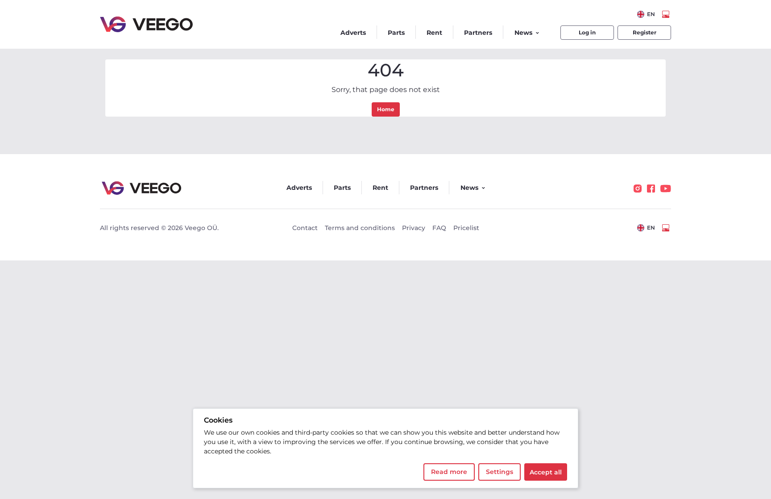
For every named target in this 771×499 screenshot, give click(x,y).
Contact (305, 228)
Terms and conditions (360, 228)
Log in (587, 32)
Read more (449, 472)
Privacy (413, 228)
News (523, 33)
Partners (478, 32)
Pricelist (466, 228)
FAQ (439, 228)
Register (644, 32)
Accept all (546, 472)
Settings (499, 472)
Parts (396, 32)
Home (385, 109)
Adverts (353, 32)
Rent (434, 32)
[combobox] (646, 14)
